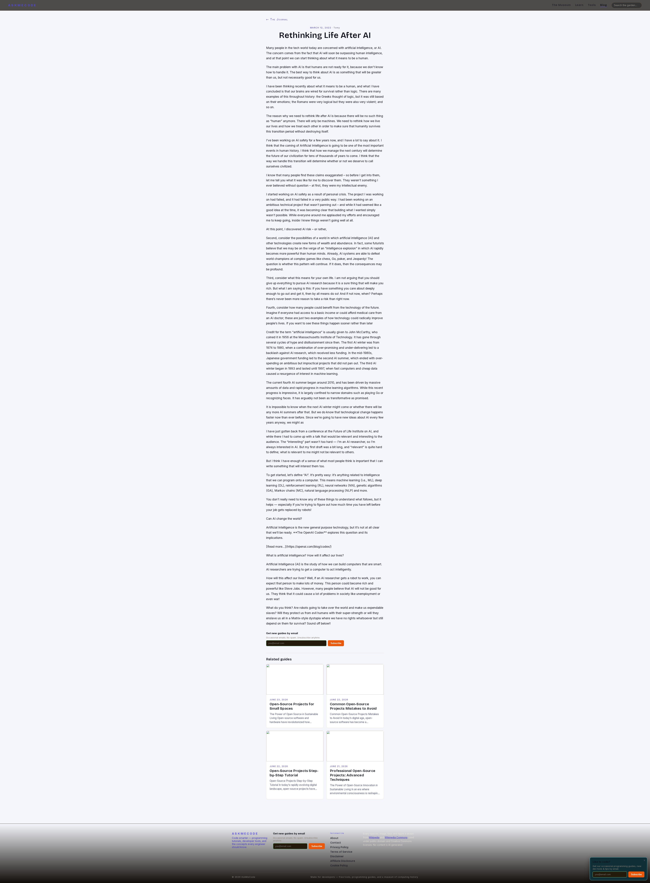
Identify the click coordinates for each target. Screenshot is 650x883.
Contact (335, 842)
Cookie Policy (339, 865)
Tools (592, 5)
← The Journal (277, 19)
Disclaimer (337, 856)
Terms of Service (341, 851)
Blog (603, 5)
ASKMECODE (22, 5)
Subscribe (336, 643)
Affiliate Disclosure (342, 861)
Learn (579, 5)
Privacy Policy (339, 847)
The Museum (561, 5)
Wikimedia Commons (396, 837)
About (334, 838)
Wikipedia (374, 837)
